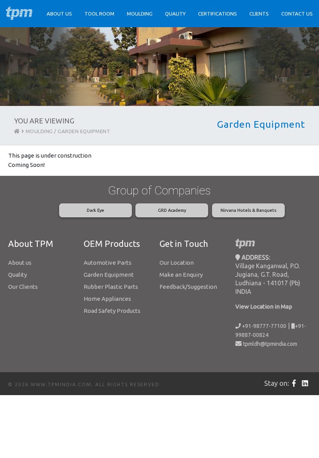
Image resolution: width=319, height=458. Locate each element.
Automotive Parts (107, 262)
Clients (259, 13)
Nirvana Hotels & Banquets (248, 210)
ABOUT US (59, 13)
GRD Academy (172, 210)
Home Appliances (107, 298)
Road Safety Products (112, 310)
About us (20, 262)
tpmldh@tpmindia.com (270, 344)
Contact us (297, 13)
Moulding (139, 13)
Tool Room (99, 13)
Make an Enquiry (181, 274)
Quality (175, 13)
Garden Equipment (109, 274)
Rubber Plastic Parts (111, 286)
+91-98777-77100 (263, 326)
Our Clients (23, 286)
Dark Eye (95, 210)
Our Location (177, 262)
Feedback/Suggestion (188, 286)
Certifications (217, 13)
